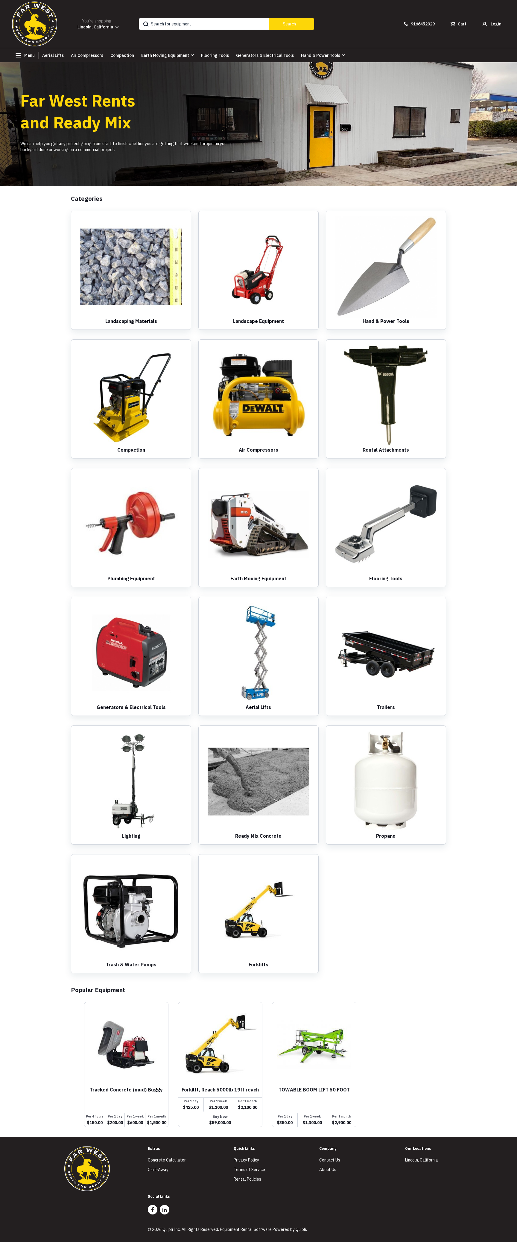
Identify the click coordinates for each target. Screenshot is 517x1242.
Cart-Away (158, 1169)
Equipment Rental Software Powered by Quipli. (263, 1229)
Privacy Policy (246, 1160)
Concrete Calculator (167, 1160)
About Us (327, 1169)
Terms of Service (249, 1169)
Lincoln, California (421, 1160)
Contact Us (329, 1160)
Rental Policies (247, 1179)
